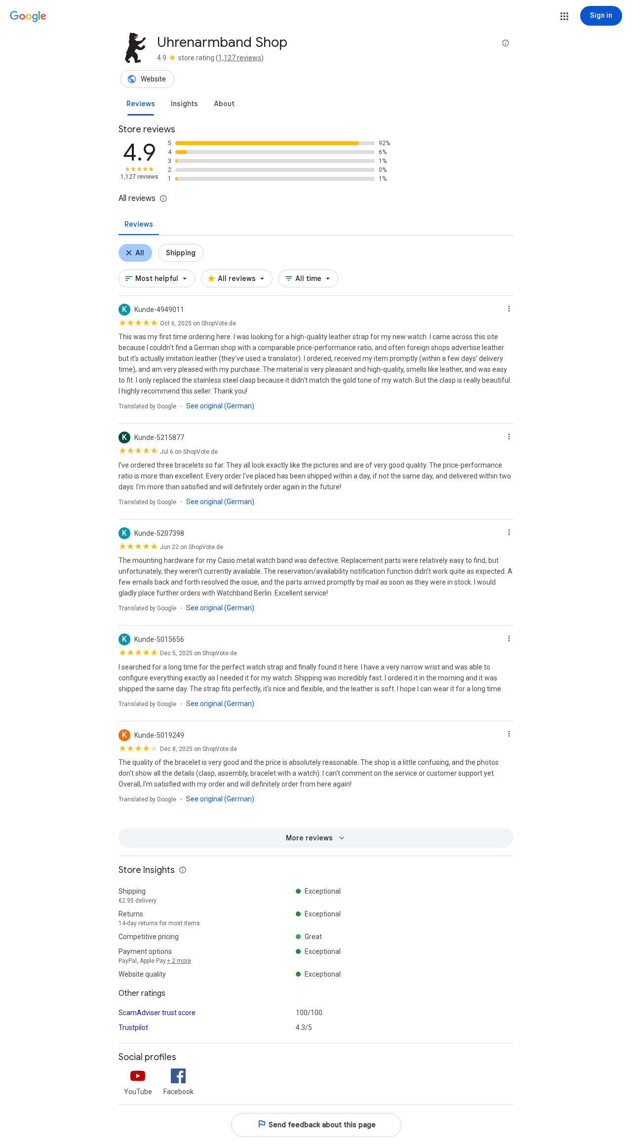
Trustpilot (133, 1027)
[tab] (140, 104)
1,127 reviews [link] (239, 58)
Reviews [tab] (138, 224)
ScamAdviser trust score (157, 1013)
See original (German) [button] (220, 406)
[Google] (28, 17)
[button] (564, 16)
